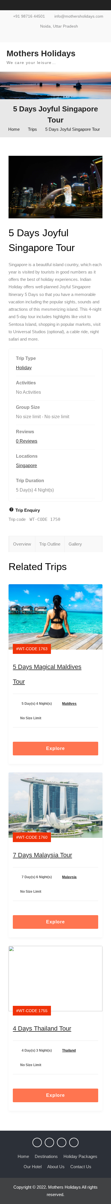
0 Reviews (26, 441)
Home (23, 1156)
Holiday (24, 367)
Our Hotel (33, 1166)
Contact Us (80, 1166)
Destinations (46, 1156)
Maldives (69, 704)
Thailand (69, 1050)
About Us (56, 1166)
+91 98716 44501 (29, 16)
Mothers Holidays (41, 53)
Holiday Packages (80, 1156)
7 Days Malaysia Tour (42, 855)
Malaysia (69, 877)
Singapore (26, 465)
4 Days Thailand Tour (42, 1028)
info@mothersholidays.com (78, 16)
